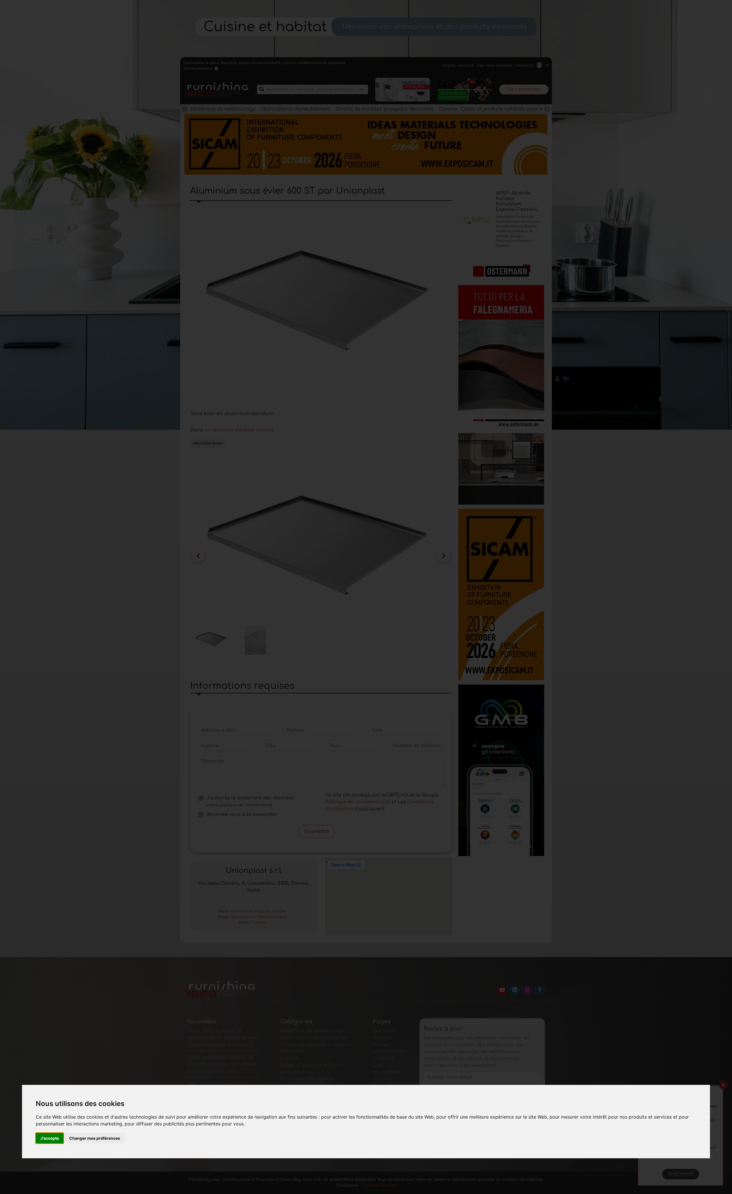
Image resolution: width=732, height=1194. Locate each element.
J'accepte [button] (49, 1138)
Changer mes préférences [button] (94, 1138)
